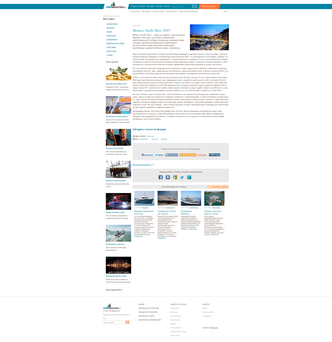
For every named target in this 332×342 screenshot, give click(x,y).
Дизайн (145, 208)
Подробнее (138, 236)
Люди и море (175, 335)
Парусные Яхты (209, 312)
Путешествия (158, 11)
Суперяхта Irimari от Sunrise (167, 212)
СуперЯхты (207, 316)
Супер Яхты (135, 11)
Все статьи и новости (220, 187)
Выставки (146, 11)
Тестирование (176, 328)
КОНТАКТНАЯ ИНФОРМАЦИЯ (150, 320)
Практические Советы (188, 11)
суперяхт (177, 83)
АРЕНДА (159, 6)
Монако (164, 139)
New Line (214, 328)
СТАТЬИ (134, 6)
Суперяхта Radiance (186, 212)
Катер (205, 308)
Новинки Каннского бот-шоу (144, 212)
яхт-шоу (206, 57)
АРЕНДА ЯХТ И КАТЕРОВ (148, 312)
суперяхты (143, 139)
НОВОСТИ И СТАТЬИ (178, 304)
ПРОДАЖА (150, 6)
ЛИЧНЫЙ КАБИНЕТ (209, 6)
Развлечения (171, 11)
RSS (225, 11)
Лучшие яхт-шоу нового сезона (212, 212)
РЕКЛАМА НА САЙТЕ (146, 316)
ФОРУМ (166, 6)
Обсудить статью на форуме (149, 129)
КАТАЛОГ (141, 6)
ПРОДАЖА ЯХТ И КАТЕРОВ (149, 308)
